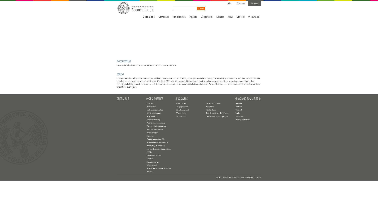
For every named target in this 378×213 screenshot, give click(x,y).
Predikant (151, 103)
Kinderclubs (211, 109)
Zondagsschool (182, 109)
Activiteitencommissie (156, 122)
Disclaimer (241, 3)
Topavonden (181, 116)
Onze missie (149, 17)
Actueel (220, 17)
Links (229, 3)
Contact (241, 17)
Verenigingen (152, 132)
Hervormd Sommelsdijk (248, 98)
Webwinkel (253, 17)
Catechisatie (181, 103)
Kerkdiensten (179, 17)
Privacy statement (243, 119)
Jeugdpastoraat (182, 106)
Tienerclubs (181, 113)
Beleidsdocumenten (155, 109)
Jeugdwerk (206, 17)
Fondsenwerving (153, 119)
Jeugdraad (210, 106)
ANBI (230, 17)
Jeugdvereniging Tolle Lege (217, 113)
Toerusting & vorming (156, 145)
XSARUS (257, 177)
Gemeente (163, 17)
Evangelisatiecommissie (156, 126)
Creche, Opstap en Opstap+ (217, 116)
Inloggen (254, 3)
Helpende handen (154, 155)
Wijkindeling (152, 116)
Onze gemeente (154, 98)
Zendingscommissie (155, 129)
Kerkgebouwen (153, 161)
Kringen (150, 135)
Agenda (193, 17)
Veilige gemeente (154, 113)
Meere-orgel (152, 165)
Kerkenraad (151, 106)
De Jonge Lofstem (213, 103)
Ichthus (150, 158)
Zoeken (201, 8)
